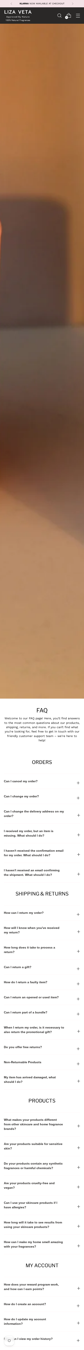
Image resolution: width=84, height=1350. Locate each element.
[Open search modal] (59, 15)
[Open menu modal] (77, 15)
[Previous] (11, 3)
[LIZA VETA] (18, 15)
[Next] (72, 3)
